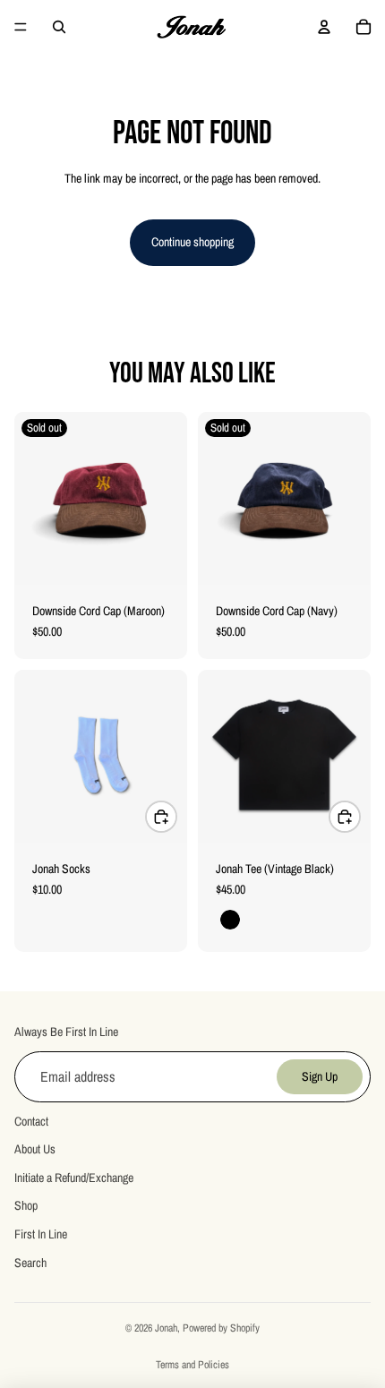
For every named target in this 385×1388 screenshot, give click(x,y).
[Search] (59, 27)
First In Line (40, 1234)
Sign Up (320, 1076)
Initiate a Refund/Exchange (73, 1178)
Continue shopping (192, 242)
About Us (35, 1149)
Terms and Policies (192, 1365)
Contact (31, 1121)
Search (30, 1263)
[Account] (324, 27)
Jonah (166, 1328)
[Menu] (20, 26)
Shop (26, 1206)
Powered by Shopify (221, 1328)
